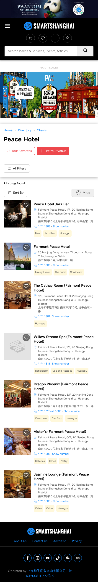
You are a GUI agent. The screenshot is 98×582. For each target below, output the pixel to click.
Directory (24, 130)
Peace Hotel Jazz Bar (51, 204)
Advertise (59, 541)
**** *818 (44, 363)
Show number (61, 226)
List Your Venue (55, 151)
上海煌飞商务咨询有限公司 (46, 571)
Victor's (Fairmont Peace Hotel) (60, 431)
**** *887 (44, 453)
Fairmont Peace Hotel (52, 246)
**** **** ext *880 (50, 411)
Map (86, 192)
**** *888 (44, 226)
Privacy (77, 541)
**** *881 (44, 316)
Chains (42, 130)
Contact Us (39, 541)
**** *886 (44, 501)
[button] (26, 205)
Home (8, 130)
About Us (20, 541)
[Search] (85, 51)
